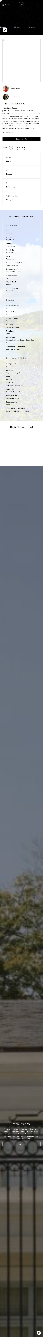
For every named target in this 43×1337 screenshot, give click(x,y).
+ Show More (8, 132)
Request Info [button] (21, 139)
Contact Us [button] (21, 1144)
